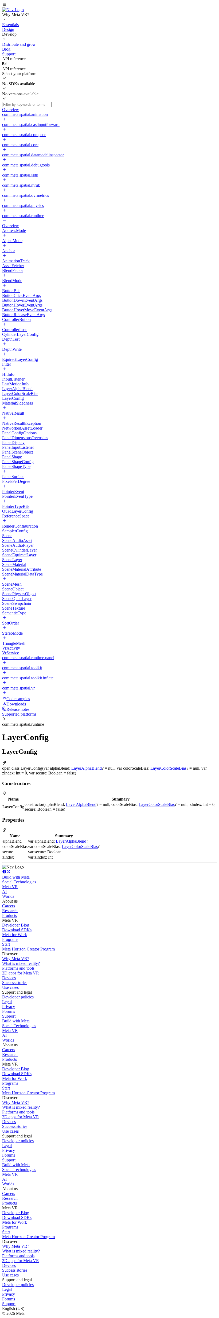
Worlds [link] (8, 896)
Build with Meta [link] (16, 877)
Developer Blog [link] (15, 925)
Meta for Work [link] (14, 934)
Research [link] (10, 910)
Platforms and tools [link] (18, 968)
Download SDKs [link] (17, 930)
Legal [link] (7, 1001)
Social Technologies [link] (19, 882)
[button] (109, 4)
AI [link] (4, 891)
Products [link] (9, 915)
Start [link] (6, 944)
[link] (13, 9)
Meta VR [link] (10, 886)
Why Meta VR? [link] (15, 958)
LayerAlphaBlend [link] (86, 768)
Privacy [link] (8, 1006)
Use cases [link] (10, 987)
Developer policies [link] (18, 997)
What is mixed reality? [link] (21, 963)
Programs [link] (10, 939)
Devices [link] (9, 978)
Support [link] (8, 1016)
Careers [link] (8, 906)
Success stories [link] (14, 982)
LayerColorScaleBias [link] (168, 768)
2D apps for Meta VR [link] (20, 973)
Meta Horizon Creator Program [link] (28, 949)
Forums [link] (8, 1011)
